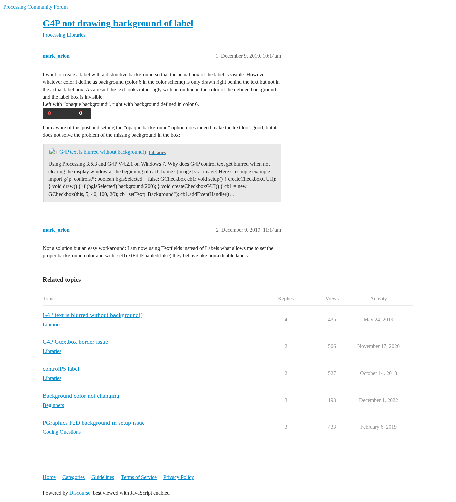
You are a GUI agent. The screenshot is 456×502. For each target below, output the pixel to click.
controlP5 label (61, 368)
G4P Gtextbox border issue (75, 341)
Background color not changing (81, 395)
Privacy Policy (178, 477)
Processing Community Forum (35, 7)
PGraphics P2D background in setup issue (94, 422)
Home (49, 477)
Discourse (79, 493)
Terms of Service (139, 477)
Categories (73, 477)
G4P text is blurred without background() (102, 152)
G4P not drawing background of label (118, 23)
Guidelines (102, 477)
